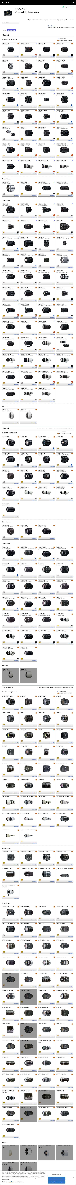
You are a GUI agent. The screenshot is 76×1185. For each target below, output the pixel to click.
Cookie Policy (11, 1181)
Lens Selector (52, 26)
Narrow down (11, 30)
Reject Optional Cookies (56, 1178)
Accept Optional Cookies (56, 1181)
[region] (38, 1178)
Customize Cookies (56, 1174)
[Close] (73, 1177)
